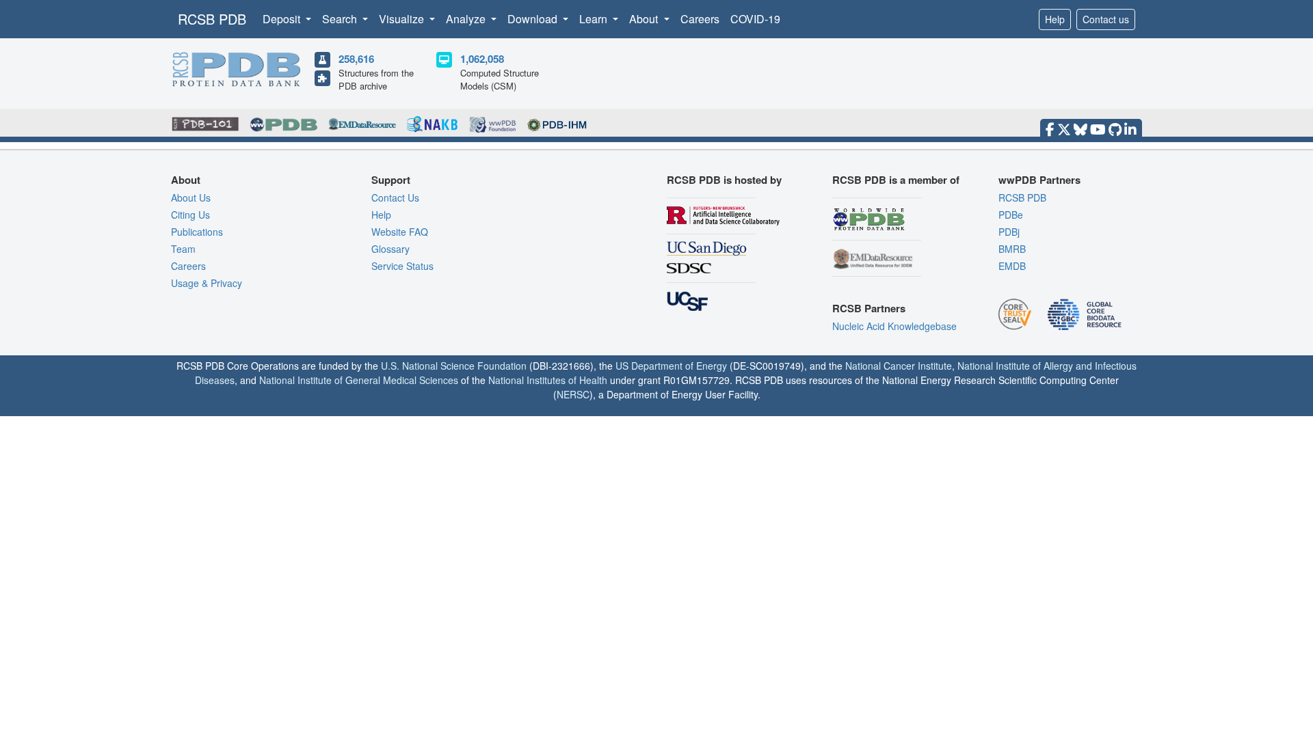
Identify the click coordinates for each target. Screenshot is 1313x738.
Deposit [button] (283, 19)
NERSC (573, 394)
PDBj (1009, 231)
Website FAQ (399, 231)
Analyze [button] (467, 19)
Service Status (402, 266)
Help (1055, 19)
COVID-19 (755, 19)
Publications (197, 231)
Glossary (390, 249)
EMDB (1012, 266)
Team (183, 249)
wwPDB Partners (1039, 179)
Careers (699, 19)
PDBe (1010, 214)
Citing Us (190, 214)
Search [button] (341, 19)
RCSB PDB (212, 19)
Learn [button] (594, 19)
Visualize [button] (403, 19)
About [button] (645, 19)
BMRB (1012, 249)
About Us (191, 197)
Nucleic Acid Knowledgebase (894, 326)
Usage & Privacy (206, 283)
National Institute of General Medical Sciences (358, 380)
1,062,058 (482, 58)
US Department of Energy (671, 365)
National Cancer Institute (898, 365)
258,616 (356, 58)
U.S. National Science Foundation (454, 365)
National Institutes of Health (547, 380)
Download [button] (533, 19)
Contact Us (395, 197)
